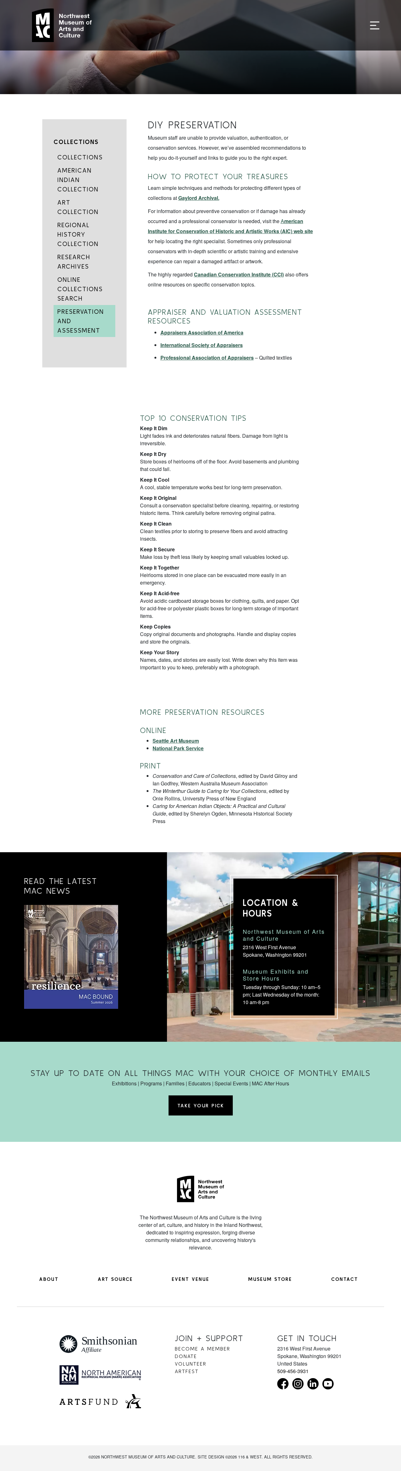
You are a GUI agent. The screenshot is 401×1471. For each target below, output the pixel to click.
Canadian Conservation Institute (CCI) (239, 274)
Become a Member (202, 1348)
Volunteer (190, 1364)
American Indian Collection (78, 180)
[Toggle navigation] (374, 25)
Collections (76, 141)
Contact (344, 1279)
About (49, 1279)
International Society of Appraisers (201, 345)
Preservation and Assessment (80, 321)
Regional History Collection (78, 234)
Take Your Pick (200, 1105)
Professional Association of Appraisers (207, 357)
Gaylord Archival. (198, 197)
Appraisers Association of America (201, 332)
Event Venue (190, 1279)
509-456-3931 (293, 1371)
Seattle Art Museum (176, 740)
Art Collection (78, 207)
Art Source (115, 1279)
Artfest (187, 1371)
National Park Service (178, 748)
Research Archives (73, 261)
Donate (186, 1356)
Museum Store (270, 1279)
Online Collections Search (80, 289)
